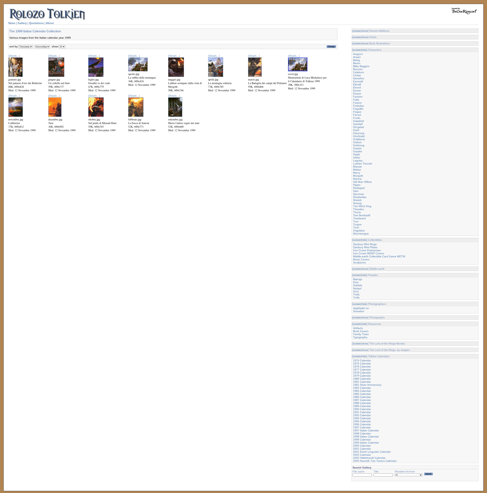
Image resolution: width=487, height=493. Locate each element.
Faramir (358, 96)
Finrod (357, 114)
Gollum (357, 142)
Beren (356, 63)
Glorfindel (359, 136)
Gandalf (358, 124)
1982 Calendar (362, 387)
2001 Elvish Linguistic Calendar (372, 451)
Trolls (356, 294)
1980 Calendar (362, 378)
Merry (356, 172)
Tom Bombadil (361, 215)
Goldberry (359, 139)
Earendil (358, 81)
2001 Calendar (362, 448)
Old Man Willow (362, 181)
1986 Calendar (362, 396)
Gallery (22, 23)
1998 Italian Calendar (366, 436)
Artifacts (358, 328)
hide (364, 49)
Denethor (358, 78)
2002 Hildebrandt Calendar (369, 457)
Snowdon (358, 311)
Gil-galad (358, 127)
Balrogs (357, 279)
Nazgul (357, 288)
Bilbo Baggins (361, 66)
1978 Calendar (362, 372)
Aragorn (358, 54)
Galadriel (358, 120)
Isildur (356, 157)
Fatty (356, 99)
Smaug (357, 203)
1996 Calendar (362, 424)
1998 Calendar (362, 433)
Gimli (356, 130)
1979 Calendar (362, 375)
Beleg (356, 60)
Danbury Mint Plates (365, 247)
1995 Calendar (362, 421)
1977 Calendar (362, 369)
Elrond (357, 87)
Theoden (358, 209)
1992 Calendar (362, 415)
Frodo (356, 117)
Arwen (357, 57)
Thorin (357, 212)
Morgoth (358, 175)
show (364, 30)
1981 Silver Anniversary (367, 384)
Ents (355, 282)
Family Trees (361, 334)
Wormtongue (361, 233)
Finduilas (358, 105)
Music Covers (361, 259)
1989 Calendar (362, 406)
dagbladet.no (361, 308)
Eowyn (357, 93)
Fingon (357, 111)
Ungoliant (358, 230)
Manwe (357, 166)
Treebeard (359, 218)
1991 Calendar (362, 412)
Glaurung (358, 133)
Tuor (356, 221)
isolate (357, 30)
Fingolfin (358, 108)
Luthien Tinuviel (362, 163)
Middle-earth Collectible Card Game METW (379, 256)
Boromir (358, 69)
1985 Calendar (362, 393)
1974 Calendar (362, 360)
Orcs (356, 291)
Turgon (357, 224)
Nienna (357, 178)
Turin (356, 227)
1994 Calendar (362, 418)
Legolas (358, 160)
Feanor (357, 102)
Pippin (356, 184)
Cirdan (357, 75)
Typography (360, 337)
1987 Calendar (362, 400)
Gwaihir (357, 151)
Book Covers (360, 331)
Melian (357, 169)
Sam (356, 190)
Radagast (359, 187)
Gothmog (358, 145)
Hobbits (357, 285)
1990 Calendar (362, 409)
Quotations (36, 23)
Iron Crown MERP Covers (368, 253)
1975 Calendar (362, 363)
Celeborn (358, 72)
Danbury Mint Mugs (365, 244)
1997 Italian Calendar (366, 430)
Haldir (356, 154)
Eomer (357, 90)
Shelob (357, 200)
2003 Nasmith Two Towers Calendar (375, 460)
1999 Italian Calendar (366, 442)
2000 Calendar (362, 445)
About (50, 23)
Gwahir (357, 148)
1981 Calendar (362, 381)
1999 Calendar (362, 439)
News (11, 23)
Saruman (358, 194)
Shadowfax (359, 197)
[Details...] (14, 55)
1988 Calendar (362, 403)
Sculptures (359, 262)
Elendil (357, 84)
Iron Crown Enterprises (367, 250)
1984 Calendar (362, 390)
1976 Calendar (362, 366)
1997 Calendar (362, 427)
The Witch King (362, 206)
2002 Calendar (362, 454)
